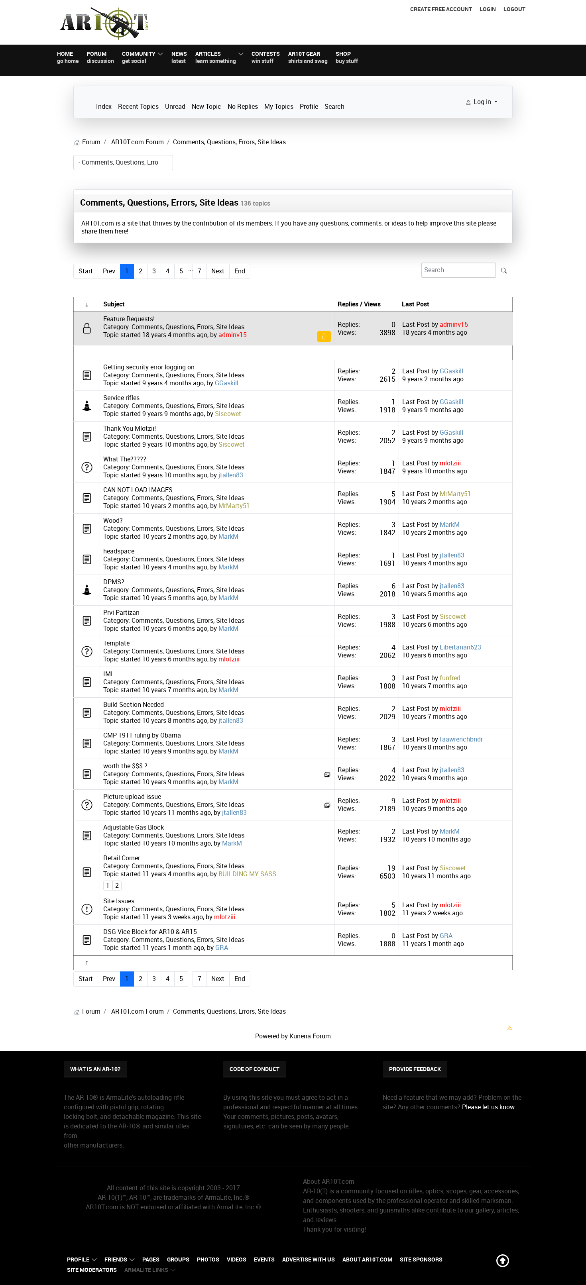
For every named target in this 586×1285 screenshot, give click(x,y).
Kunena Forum (310, 1036)
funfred (450, 678)
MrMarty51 (234, 506)
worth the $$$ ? (125, 766)
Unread (175, 106)
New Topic (206, 106)
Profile (309, 106)
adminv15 (232, 335)
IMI (108, 674)
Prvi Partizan (121, 612)
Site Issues (118, 901)
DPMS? (113, 582)
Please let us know (488, 1107)
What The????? (124, 459)
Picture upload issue (132, 796)
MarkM (228, 536)
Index (104, 106)
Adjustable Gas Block (133, 827)
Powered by (271, 1036)
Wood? (113, 520)
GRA (221, 947)
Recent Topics (138, 106)
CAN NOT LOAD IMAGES (138, 490)
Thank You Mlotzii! (129, 428)
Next (217, 271)
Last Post (416, 324)
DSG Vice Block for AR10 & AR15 (150, 932)
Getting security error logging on (149, 367)
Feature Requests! (129, 319)
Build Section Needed (133, 704)
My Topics (278, 106)
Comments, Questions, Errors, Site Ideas (159, 202)
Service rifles (121, 398)
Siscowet (228, 414)
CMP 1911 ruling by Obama (142, 735)
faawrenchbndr (461, 739)
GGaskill (226, 383)
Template (116, 643)
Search (334, 106)
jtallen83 (230, 475)
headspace (118, 551)
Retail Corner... (123, 858)
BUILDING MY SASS (247, 874)
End (239, 271)
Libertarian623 (460, 647)
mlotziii (450, 463)
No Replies (243, 106)
